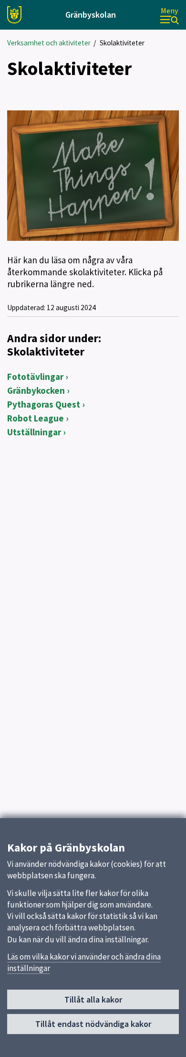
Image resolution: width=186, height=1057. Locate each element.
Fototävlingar (35, 376)
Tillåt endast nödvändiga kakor (93, 1023)
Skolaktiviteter (122, 42)
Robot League (35, 418)
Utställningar (34, 432)
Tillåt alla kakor (93, 999)
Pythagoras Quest (43, 404)
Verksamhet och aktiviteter (49, 42)
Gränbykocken (36, 390)
